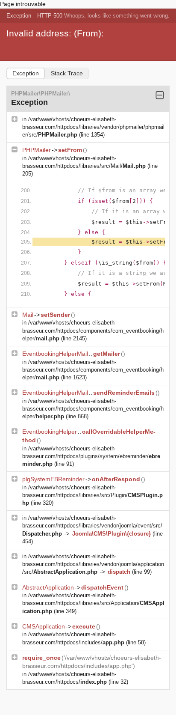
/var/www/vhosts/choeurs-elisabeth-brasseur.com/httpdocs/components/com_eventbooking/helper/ (93, 330)
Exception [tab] (25, 73)
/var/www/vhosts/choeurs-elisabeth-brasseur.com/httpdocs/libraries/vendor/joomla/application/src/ (93, 564)
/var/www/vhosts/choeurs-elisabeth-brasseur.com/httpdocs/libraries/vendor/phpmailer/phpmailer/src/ (93, 127)
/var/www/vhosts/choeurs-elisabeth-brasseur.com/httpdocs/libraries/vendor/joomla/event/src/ (92, 525)
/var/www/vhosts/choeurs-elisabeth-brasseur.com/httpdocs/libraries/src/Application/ (93, 603)
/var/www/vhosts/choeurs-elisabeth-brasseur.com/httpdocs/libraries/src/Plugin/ (92, 495)
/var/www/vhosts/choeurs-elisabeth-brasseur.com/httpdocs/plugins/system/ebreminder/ (91, 456)
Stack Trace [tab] (67, 73)
